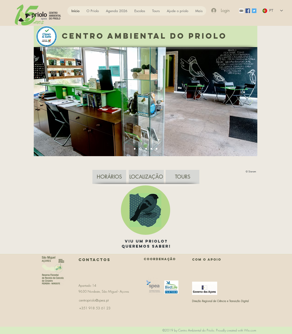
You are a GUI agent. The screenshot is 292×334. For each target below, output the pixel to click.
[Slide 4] (151, 149)
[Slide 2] (140, 149)
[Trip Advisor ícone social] (241, 10)
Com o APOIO (206, 260)
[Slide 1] (135, 149)
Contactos (94, 259)
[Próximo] (251, 101)
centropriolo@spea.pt (94, 300)
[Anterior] (40, 101)
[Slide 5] (156, 149)
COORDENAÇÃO (160, 259)
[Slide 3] (145, 149)
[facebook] (247, 10)
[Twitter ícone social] (254, 10)
